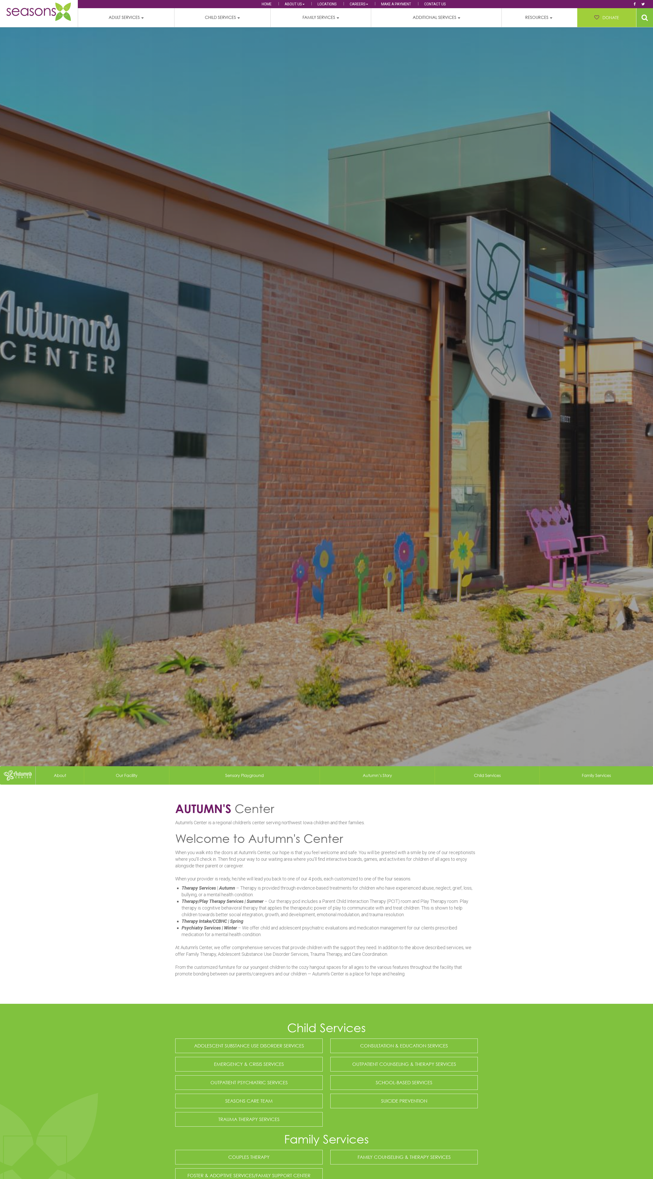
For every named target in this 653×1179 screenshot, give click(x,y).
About (60, 775)
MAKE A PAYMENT (396, 4)
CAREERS (358, 4)
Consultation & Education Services (404, 1045)
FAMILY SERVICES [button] (319, 17)
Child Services (487, 775)
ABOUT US (293, 4)
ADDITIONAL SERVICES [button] (434, 17)
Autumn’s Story (377, 775)
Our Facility (126, 775)
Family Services (596, 775)
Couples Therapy (249, 1157)
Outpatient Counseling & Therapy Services (404, 1064)
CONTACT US (435, 4)
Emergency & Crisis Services (249, 1064)
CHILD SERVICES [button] (220, 17)
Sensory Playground (244, 775)
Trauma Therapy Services (249, 1119)
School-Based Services (404, 1082)
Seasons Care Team (249, 1101)
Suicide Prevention (404, 1101)
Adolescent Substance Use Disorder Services (249, 1045)
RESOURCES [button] (536, 17)
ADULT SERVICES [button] (124, 17)
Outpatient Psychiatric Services (249, 1082)
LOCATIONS (327, 4)
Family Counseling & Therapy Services (404, 1157)
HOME (267, 4)
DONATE (610, 17)
